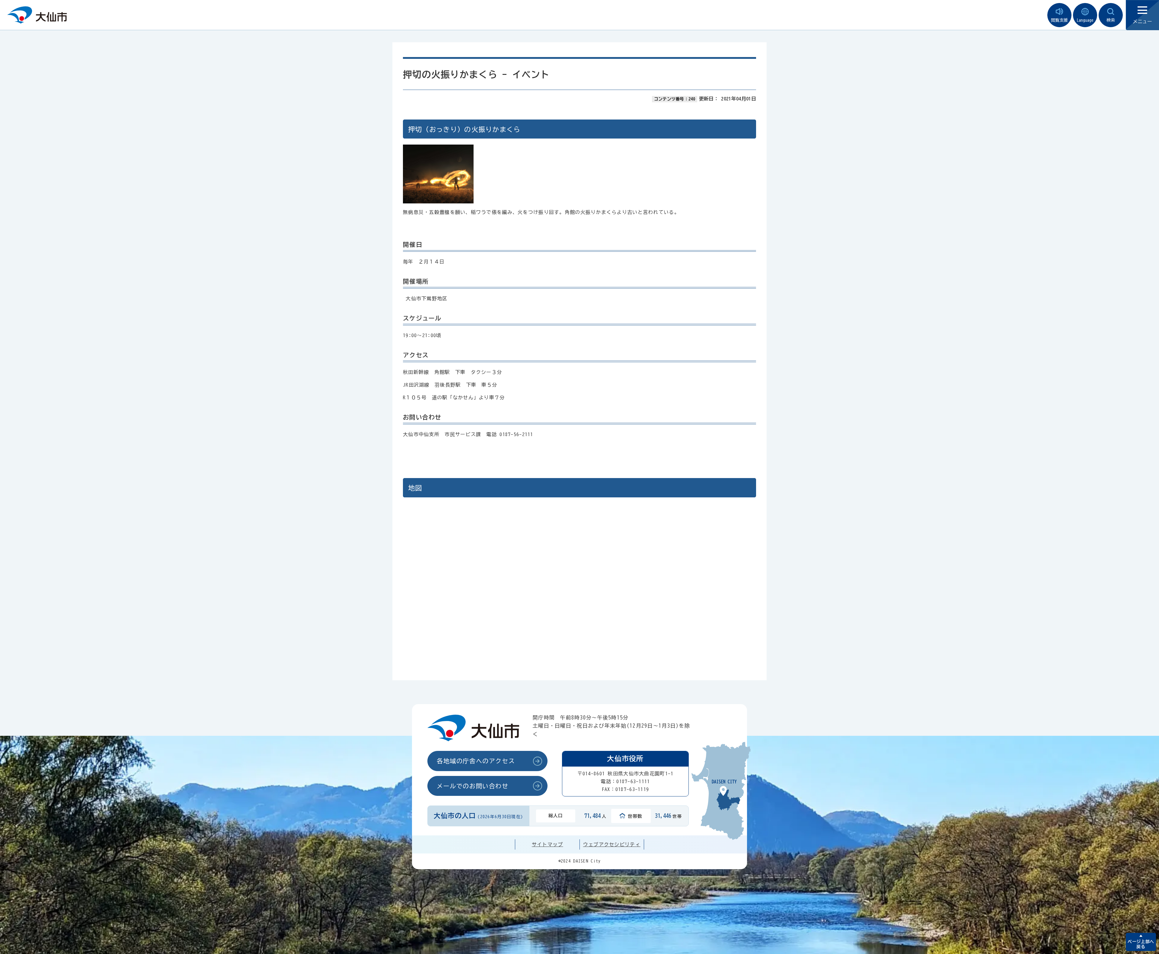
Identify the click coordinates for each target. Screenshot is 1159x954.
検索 (1110, 20)
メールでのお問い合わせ (473, 786)
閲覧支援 (1059, 20)
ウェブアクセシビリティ (611, 844)
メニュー (1142, 21)
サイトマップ (547, 844)
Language (1085, 20)
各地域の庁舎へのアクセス (476, 761)
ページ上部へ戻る (1141, 944)
